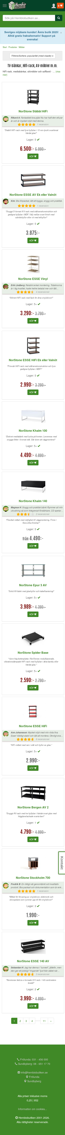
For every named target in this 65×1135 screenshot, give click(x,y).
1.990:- (33, 915)
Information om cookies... (32, 1109)
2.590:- (27, 680)
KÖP (31, 156)
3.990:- (27, 998)
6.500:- (27, 149)
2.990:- (27, 385)
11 (44, 1021)
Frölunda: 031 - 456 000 (34, 1059)
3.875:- (33, 233)
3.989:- (27, 607)
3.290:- (27, 313)
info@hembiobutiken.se (34, 1072)
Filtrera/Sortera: (31, 55)
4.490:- (27, 455)
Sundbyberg (34, 1081)
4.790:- (27, 832)
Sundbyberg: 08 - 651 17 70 (33, 1064)
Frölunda (33, 1077)
